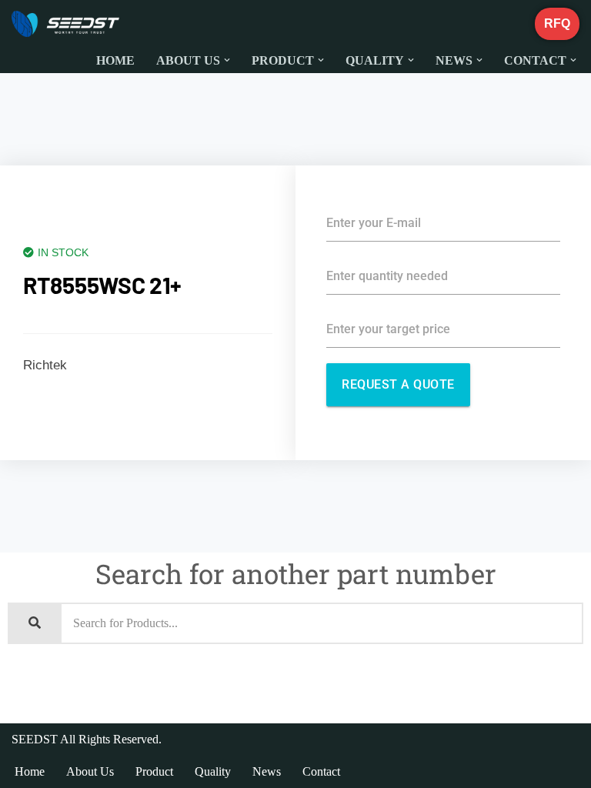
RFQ (557, 23)
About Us (90, 771)
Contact (321, 771)
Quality (213, 771)
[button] (227, 60)
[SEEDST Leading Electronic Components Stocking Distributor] (65, 24)
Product (154, 771)
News (266, 771)
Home (115, 60)
